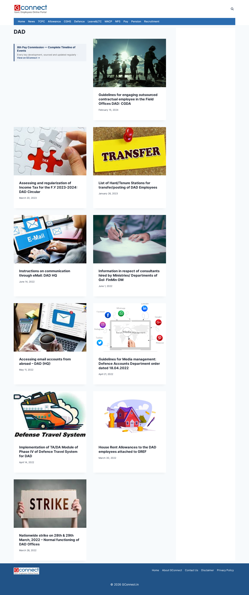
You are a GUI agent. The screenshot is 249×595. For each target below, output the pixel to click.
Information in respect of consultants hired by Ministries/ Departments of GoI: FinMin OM (129, 275)
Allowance (54, 21)
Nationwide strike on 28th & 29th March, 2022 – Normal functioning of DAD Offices (49, 539)
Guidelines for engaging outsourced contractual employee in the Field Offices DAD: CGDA (128, 99)
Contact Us (191, 570)
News (31, 21)
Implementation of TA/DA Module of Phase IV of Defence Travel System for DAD (48, 451)
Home (21, 21)
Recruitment (151, 21)
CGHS (67, 21)
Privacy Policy (225, 570)
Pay (125, 21)
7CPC (41, 21)
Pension (136, 21)
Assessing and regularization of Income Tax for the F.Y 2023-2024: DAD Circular (48, 187)
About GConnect (172, 570)
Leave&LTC (95, 21)
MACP (108, 21)
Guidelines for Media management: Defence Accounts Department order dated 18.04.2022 (129, 363)
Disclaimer (207, 570)
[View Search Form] (232, 9)
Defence (79, 21)
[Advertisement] (165, 9)
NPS (117, 21)
